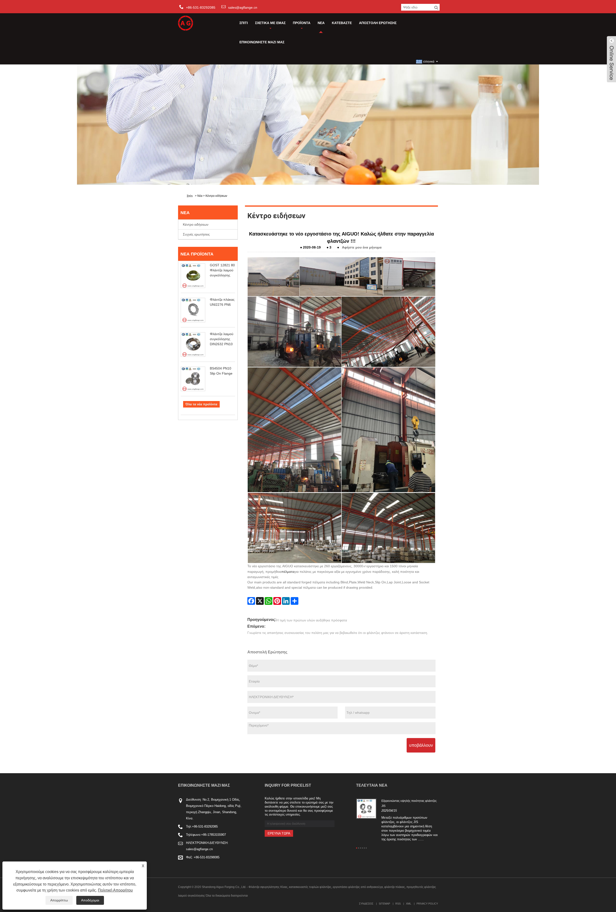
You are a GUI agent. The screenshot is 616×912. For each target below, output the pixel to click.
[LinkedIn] (286, 601)
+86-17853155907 (213, 834)
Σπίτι (243, 23)
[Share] (294, 601)
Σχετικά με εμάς (270, 23)
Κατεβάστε (342, 23)
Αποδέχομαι (90, 900)
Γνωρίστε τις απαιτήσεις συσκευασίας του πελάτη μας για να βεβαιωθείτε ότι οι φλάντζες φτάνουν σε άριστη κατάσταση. (337, 633)
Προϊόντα (301, 23)
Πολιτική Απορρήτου (115, 890)
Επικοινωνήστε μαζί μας (261, 42)
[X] (260, 601)
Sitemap (384, 903)
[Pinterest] (277, 601)
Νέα (321, 23)
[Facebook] (251, 601)
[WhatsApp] (268, 601)
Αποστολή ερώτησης (378, 23)
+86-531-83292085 (205, 826)
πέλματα (288, 572)
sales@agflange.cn (242, 7)
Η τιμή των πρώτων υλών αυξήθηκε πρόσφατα (311, 620)
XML (408, 903)
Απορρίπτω (59, 900)
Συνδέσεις (366, 903)
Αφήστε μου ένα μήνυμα (362, 247)
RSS (398, 903)
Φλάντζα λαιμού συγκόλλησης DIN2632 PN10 (221, 339)
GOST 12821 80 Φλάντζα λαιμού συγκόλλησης (222, 270)
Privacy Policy (427, 903)
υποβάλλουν (421, 745)
